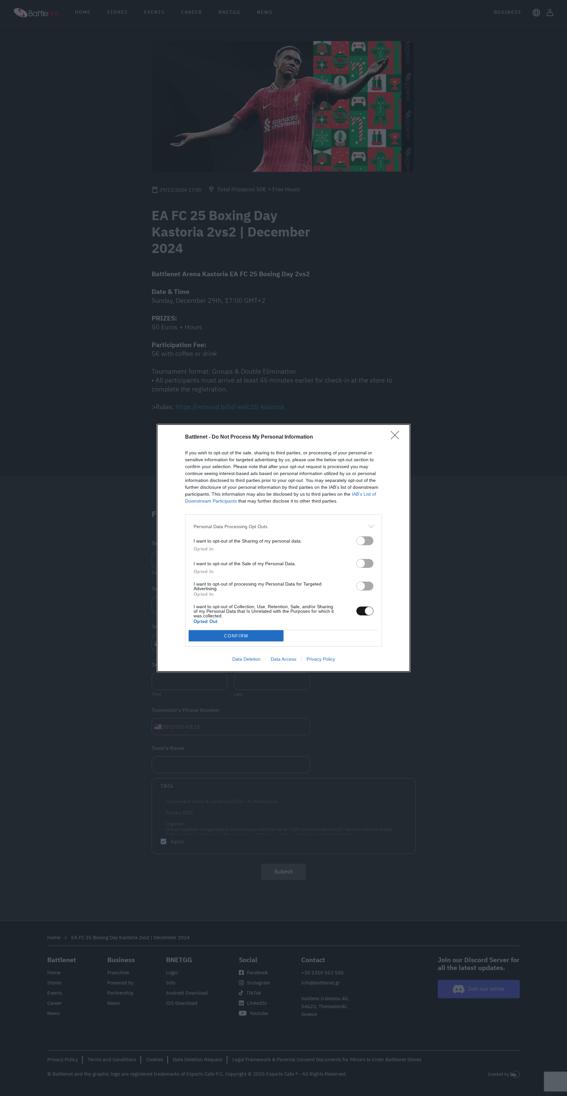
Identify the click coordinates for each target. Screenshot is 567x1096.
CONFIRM (236, 635)
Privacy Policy (320, 659)
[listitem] (283, 526)
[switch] (364, 540)
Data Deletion (246, 659)
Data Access (283, 659)
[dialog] (283, 548)
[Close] (397, 437)
